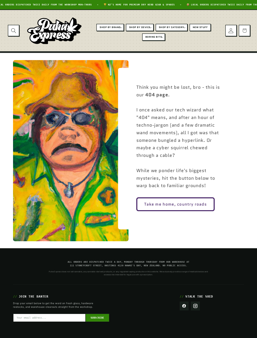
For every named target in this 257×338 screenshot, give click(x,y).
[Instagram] (195, 306)
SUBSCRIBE (97, 317)
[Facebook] (184, 306)
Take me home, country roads (175, 204)
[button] (13, 30)
